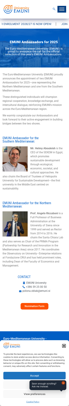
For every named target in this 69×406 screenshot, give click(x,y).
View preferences (34, 394)
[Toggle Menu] (61, 9)
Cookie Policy (32, 401)
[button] (64, 346)
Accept (34, 375)
